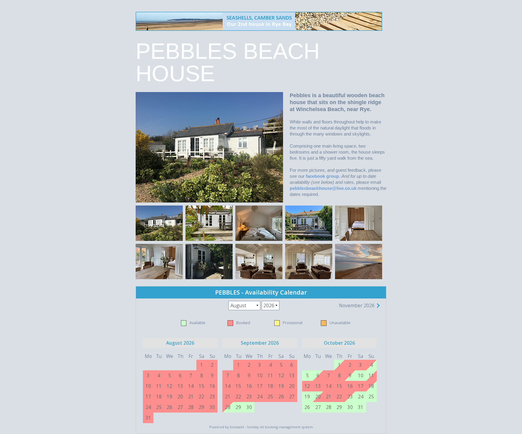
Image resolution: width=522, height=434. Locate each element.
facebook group (322, 176)
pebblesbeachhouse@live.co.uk (323, 188)
